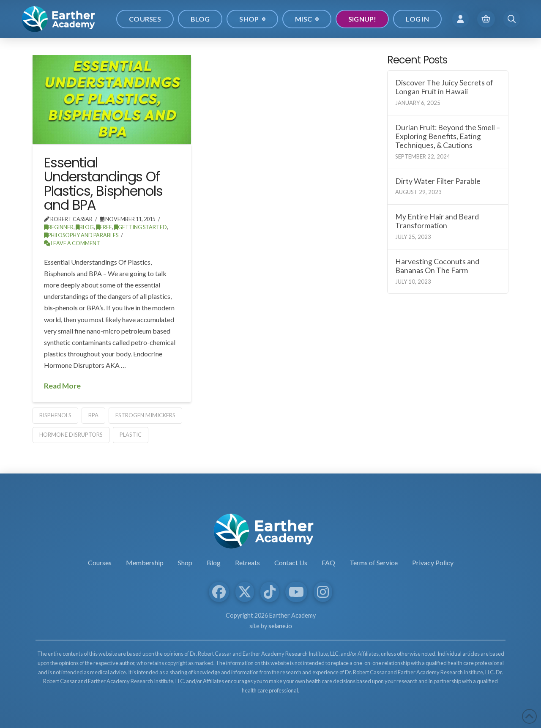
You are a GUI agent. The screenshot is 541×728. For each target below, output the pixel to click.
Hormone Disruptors (71, 434)
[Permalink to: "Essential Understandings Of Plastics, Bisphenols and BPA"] (112, 99)
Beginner (61, 227)
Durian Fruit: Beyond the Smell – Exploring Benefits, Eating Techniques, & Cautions (447, 136)
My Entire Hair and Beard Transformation (437, 221)
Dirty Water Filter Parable (438, 181)
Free (106, 227)
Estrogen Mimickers (145, 415)
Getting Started (142, 227)
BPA (93, 415)
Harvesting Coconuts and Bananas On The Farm (437, 266)
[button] (460, 19)
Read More (62, 385)
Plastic (131, 434)
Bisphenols (55, 415)
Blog (86, 227)
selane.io (280, 625)
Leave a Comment (75, 243)
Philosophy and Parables (83, 235)
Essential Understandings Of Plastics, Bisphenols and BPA (103, 184)
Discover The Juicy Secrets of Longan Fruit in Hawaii (444, 87)
